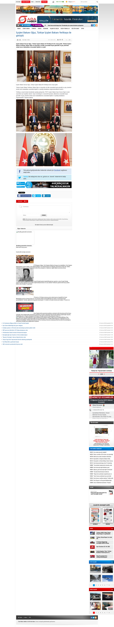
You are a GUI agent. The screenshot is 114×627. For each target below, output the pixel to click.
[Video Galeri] (37, 25)
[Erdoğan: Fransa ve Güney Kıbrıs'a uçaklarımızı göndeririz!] (107, 606)
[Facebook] (17, 40)
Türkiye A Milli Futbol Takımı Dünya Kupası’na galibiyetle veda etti (103, 533)
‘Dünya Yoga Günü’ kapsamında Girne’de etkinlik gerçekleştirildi (17, 339)
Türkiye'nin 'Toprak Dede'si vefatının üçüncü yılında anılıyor (101, 371)
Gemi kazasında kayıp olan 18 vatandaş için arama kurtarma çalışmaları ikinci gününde (101, 464)
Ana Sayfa (18, 1)
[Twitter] (20, 40)
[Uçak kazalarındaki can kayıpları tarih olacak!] (107, 578)
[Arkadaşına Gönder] (60, 40)
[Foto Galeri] (26, 25)
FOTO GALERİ (93, 562)
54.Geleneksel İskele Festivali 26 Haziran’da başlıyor (15, 332)
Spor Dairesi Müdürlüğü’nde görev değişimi (13, 325)
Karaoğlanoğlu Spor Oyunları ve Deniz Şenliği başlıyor (15, 335)
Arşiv (32, 1)
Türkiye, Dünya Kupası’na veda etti (104, 538)
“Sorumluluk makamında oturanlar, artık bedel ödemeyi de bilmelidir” (65, 25)
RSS (30, 617)
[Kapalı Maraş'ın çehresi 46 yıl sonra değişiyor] (95, 569)
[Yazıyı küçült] (66, 40)
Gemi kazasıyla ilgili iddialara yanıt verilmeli (99, 468)
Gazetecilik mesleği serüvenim (23, 252)
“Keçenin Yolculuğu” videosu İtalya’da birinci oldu (14, 337)
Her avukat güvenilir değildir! (98, 452)
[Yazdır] (62, 40)
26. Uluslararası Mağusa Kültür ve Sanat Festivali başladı (16, 323)
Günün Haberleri (26, 1)
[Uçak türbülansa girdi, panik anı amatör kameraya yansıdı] (95, 606)
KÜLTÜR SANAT (94, 422)
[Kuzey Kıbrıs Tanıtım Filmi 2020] (95, 596)
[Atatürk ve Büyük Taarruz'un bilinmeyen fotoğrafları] (107, 569)
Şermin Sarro (99, 493)
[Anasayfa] (18, 25)
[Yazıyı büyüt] (70, 40)
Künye (25, 617)
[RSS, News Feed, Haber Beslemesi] (96, 25)
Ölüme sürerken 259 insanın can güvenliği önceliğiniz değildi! (101, 455)
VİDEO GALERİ (93, 589)
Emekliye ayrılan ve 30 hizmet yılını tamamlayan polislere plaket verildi (19, 328)
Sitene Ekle (38, 1)
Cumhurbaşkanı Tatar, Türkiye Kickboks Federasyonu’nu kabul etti (103, 552)
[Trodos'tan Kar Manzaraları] (95, 578)
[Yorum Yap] (58, 40)
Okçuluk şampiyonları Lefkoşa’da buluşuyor (101, 556)
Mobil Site (44, 1)
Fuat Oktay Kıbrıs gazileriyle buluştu (11, 342)
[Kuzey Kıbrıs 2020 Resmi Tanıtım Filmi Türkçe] (107, 596)
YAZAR (91, 487)
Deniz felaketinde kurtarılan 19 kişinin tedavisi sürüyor (100, 483)
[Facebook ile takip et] (92, 25)
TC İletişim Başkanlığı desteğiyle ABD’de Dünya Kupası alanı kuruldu (102, 542)
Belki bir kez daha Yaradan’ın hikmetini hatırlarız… (100, 457)
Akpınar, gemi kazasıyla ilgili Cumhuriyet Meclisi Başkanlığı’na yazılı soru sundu (101, 470)
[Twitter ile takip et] (94, 25)
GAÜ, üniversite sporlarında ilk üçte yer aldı (13, 344)
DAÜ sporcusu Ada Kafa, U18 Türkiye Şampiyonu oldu (15, 330)
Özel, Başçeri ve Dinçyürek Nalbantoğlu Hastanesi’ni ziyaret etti (101, 481)
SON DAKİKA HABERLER (95, 448)
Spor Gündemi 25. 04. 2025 (103, 546)
